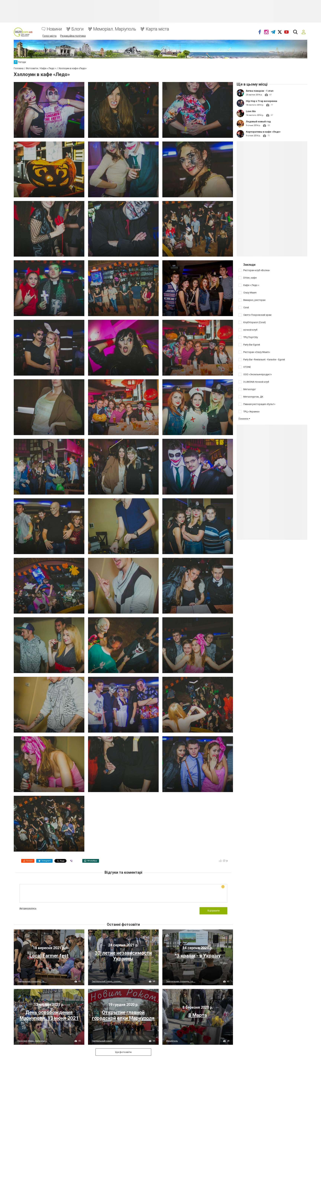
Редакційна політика (73, 35)
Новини (54, 29)
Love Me (251, 111)
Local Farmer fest (49, 955)
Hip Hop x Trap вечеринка (261, 101)
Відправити (213, 910)
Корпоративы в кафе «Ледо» (263, 131)
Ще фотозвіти (123, 1052)
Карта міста (157, 29)
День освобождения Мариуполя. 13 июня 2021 (49, 1015)
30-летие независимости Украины (123, 955)
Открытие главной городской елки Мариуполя (123, 1015)
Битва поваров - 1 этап (259, 90)
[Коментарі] (224, 860)
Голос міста (49, 35)
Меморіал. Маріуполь (114, 29)
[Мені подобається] (220, 860)
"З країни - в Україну (198, 955)
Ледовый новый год (258, 121)
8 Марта (197, 1015)
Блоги (78, 29)
